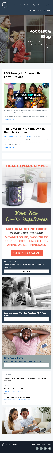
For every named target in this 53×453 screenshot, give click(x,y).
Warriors (16, 5)
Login (48, 10)
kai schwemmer (16, 383)
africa (5, 136)
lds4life (21, 399)
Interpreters (47, 5)
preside (28, 391)
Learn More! (26, 271)
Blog (34, 5)
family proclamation (8, 391)
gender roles (15, 391)
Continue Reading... (9, 119)
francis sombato (8, 81)
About (44, 10)
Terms (38, 444)
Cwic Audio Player (26, 365)
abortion (6, 399)
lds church (20, 391)
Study (39, 10)
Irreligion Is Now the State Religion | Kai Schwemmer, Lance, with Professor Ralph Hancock (25, 379)
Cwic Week (26, 319)
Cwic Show (39, 5)
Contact (49, 444)
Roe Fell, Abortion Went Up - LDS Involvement (17, 397)
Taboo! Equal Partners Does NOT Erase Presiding (17, 389)
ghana (15, 81)
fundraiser (25, 136)
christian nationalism (8, 383)
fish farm (10, 136)
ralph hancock (23, 383)
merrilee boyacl (27, 399)
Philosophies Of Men (25, 5)
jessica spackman (11, 399)
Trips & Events (32, 10)
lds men (24, 391)
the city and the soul (30, 383)
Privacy (43, 444)
